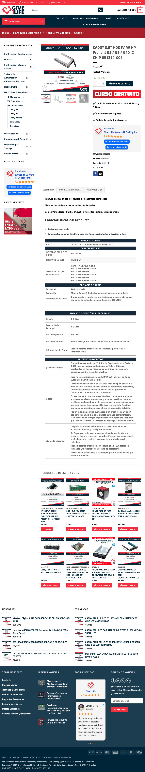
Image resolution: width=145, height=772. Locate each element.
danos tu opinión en (18, 193)
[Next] (84, 67)
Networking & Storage (11, 146)
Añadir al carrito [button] (76, 529)
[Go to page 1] (88, 743)
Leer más (47, 529)
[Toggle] (30, 77)
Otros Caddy (15, 121)
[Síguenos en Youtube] (128, 680)
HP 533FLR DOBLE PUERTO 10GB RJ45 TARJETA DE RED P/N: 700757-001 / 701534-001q (51, 516)
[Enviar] (100, 10)
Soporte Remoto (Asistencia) (16, 713)
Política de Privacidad (12, 694)
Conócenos (124, 18)
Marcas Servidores (11, 708)
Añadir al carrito (119, 83)
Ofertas (8, 59)
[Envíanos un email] (118, 680)
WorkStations (11, 133)
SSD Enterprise (13, 101)
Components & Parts (14, 139)
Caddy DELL (15, 109)
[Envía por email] (100, 173)
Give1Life (91, 691)
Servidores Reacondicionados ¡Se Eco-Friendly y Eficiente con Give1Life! (58, 709)
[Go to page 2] (90, 743)
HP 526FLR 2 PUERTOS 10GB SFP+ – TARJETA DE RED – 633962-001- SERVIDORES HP (77, 573)
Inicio (5, 32)
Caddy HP (80, 32)
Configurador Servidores (16, 54)
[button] (131, 2)
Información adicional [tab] (70, 189)
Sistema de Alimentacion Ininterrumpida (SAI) (14, 77)
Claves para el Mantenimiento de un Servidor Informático (57, 684)
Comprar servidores (12, 704)
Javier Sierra (92, 706)
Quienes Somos (9, 685)
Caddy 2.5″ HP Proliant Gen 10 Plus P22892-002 (51, 571)
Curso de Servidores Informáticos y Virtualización (57, 696)
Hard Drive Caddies (58, 32)
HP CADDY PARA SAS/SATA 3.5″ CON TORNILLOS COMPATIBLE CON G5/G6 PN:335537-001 (103, 573)
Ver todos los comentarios (19, 187)
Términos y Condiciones (13, 689)
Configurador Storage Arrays (15, 66)
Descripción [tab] (48, 189)
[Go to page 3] (92, 743)
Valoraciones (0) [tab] (94, 189)
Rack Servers (10, 86)
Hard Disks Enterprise (27, 32)
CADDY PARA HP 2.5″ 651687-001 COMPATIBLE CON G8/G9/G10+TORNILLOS (129, 573)
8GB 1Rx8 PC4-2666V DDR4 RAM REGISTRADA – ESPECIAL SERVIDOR (77, 514)
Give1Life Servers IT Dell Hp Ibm (24, 176)
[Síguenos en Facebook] (113, 680)
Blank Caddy (15, 125)
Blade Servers (11, 153)
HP (102, 167)
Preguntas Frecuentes (86, 18)
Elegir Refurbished (94, 24)
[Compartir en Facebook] (95, 173)
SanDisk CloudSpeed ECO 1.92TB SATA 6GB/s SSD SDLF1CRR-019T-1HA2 (129, 514)
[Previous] (45, 67)
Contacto (61, 18)
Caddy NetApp (16, 117)
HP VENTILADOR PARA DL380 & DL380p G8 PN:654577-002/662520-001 (103, 515)
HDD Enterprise (13, 97)
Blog (108, 18)
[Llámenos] (123, 680)
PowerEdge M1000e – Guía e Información (58, 721)
